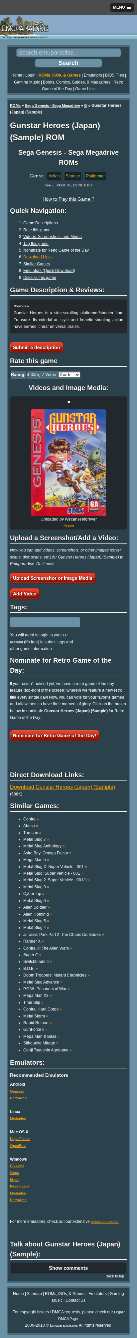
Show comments (68, 1268)
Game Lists (85, 89)
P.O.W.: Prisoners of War (46, 989)
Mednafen (18, 1118)
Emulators (93, 75)
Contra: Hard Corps (42, 1009)
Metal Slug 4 (36, 927)
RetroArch (18, 1098)
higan (14, 1180)
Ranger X (33, 941)
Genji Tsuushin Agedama (47, 1050)
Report (69, 526)
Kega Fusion (20, 1139)
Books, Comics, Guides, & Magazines (76, 82)
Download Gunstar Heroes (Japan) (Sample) (62, 787)
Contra (31, 819)
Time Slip (33, 1002)
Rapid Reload (37, 1022)
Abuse (30, 825)
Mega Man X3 (37, 995)
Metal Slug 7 (36, 839)
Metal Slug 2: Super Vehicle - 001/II (56, 880)
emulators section (105, 1222)
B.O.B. (30, 968)
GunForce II (35, 1029)
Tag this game (36, 243)
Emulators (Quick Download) (49, 270)
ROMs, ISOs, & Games (60, 75)
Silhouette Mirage (41, 1043)
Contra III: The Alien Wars (47, 948)
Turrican (32, 832)
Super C (32, 955)
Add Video (25, 593)
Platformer (95, 176)
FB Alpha (17, 1166)
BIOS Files (114, 75)
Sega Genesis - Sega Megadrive (52, 106)
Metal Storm (35, 1016)
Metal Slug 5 (36, 921)
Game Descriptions (40, 223)
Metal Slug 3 (36, 887)
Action (54, 176)
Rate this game (37, 230)
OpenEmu (18, 1146)
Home (16, 75)
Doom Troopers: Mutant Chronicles (56, 975)
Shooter (73, 176)
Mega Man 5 (36, 859)
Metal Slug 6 (36, 900)
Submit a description (36, 347)
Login (30, 75)
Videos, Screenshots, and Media (52, 236)
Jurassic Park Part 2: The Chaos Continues (63, 934)
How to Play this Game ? (68, 199)
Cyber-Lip (34, 893)
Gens (14, 1173)
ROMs (15, 106)
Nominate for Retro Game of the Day (56, 250)
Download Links (38, 257)
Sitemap (34, 1293)
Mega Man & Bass (41, 1036)
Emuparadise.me (63, 1325)
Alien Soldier (36, 907)
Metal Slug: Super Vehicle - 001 (53, 873)
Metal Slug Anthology (44, 846)
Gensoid (17, 1091)
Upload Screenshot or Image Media (52, 577)
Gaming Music (27, 82)
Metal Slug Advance (43, 982)
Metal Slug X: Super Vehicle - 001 (55, 866)
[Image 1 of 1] (68, 462)
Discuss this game (39, 277)
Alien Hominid (37, 914)
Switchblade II (37, 961)
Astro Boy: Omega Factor (47, 853)
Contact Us (75, 1300)
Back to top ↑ (116, 1276)
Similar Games (36, 264)
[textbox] (39, 622)
